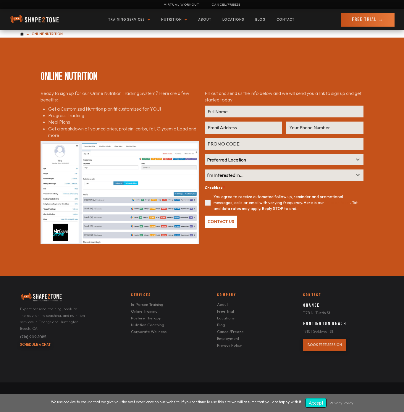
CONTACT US (221, 221)
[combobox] (284, 159)
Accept (315, 403)
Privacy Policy (337, 202)
